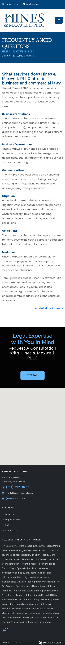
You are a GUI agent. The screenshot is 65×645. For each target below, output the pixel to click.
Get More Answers (50, 308)
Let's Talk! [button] (32, 375)
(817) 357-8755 (33, 4)
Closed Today (12, 4)
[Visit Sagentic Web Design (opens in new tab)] (50, 643)
